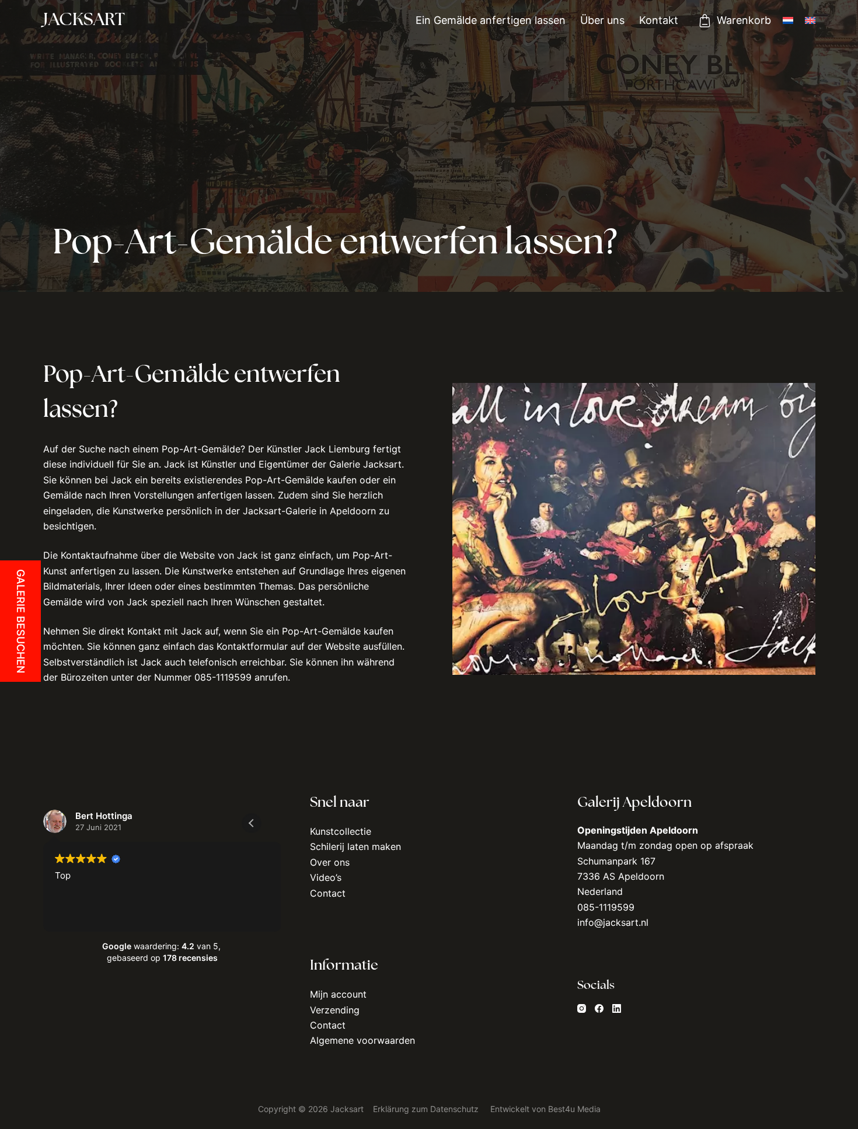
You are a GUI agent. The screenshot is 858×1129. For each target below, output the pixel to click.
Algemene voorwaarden (362, 1040)
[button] (251, 823)
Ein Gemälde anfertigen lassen (491, 20)
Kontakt (658, 20)
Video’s (325, 877)
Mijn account (338, 994)
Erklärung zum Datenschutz (426, 1109)
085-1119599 (605, 907)
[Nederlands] (788, 20)
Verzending (335, 1010)
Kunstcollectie (340, 831)
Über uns (602, 20)
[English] (810, 20)
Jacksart (84, 21)
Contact (328, 893)
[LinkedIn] (616, 1008)
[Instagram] (581, 1008)
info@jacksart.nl (612, 922)
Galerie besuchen (21, 621)
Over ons (330, 862)
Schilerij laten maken (355, 846)
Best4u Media (574, 1109)
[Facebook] (599, 1008)
